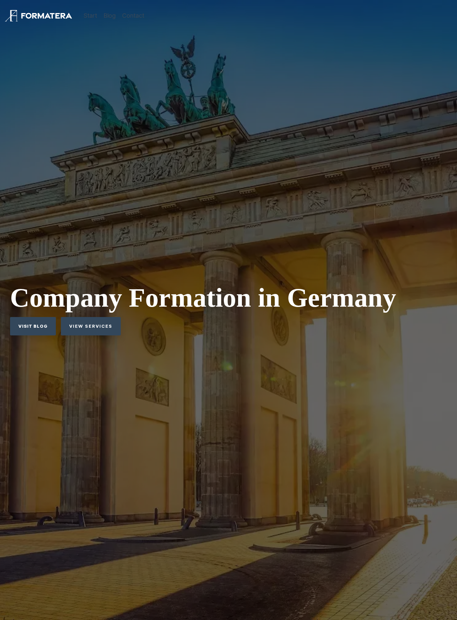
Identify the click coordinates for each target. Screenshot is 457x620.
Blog (109, 15)
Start (90, 15)
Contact (133, 15)
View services (90, 326)
